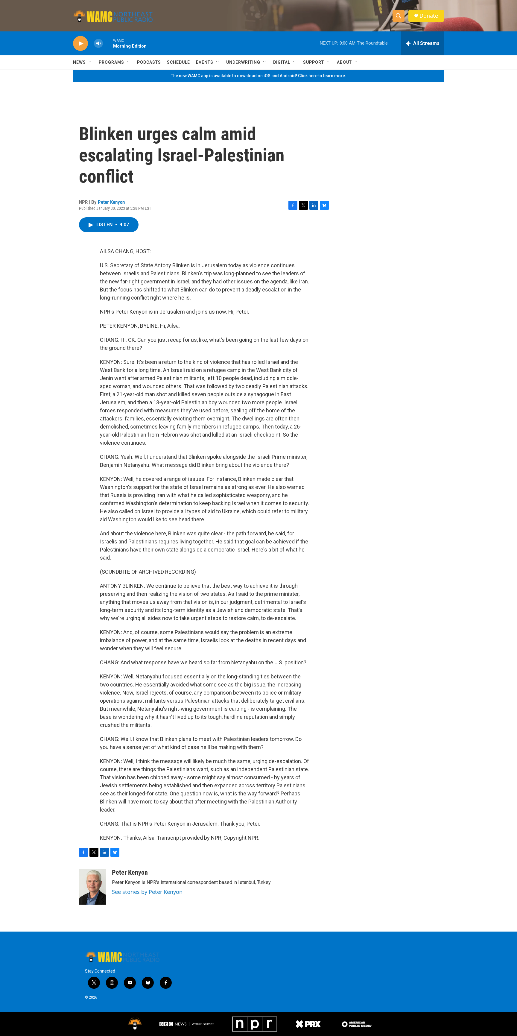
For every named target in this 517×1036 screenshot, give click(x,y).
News (79, 62)
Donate (428, 16)
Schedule (178, 62)
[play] (80, 43)
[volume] (98, 43)
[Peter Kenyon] (92, 887)
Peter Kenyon (111, 202)
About (344, 62)
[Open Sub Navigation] (90, 62)
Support (313, 62)
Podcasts (149, 62)
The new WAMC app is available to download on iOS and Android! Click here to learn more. (258, 75)
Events (204, 62)
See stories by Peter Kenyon (147, 891)
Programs (111, 62)
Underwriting (243, 62)
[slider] (108, 43)
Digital (281, 62)
